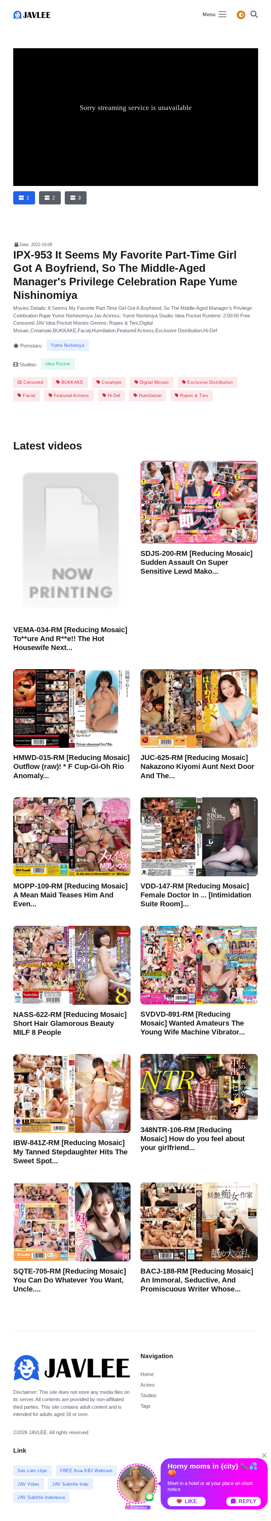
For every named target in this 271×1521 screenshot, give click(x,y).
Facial (28, 395)
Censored (32, 382)
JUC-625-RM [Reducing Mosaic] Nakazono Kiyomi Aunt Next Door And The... (197, 766)
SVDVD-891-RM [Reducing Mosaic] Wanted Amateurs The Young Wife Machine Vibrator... (192, 1023)
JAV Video (28, 1484)
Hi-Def (113, 395)
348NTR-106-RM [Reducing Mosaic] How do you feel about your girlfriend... (192, 1139)
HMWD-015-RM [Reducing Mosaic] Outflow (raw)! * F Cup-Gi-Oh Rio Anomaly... (71, 766)
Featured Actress (70, 395)
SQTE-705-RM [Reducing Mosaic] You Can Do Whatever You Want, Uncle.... (69, 1280)
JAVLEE (38, 1432)
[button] (252, 15)
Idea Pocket (57, 363)
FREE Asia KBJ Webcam (86, 1470)
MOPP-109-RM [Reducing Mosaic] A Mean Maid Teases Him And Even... (70, 895)
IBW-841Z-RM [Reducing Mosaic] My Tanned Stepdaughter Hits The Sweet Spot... (70, 1152)
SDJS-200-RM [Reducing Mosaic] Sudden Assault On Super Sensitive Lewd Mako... (196, 562)
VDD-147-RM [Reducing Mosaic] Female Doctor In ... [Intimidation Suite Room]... (195, 895)
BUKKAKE (71, 382)
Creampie (111, 382)
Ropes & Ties (194, 395)
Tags (145, 1406)
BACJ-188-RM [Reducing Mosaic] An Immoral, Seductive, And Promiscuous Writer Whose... (196, 1280)
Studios (148, 1395)
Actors (147, 1385)
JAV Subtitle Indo (70, 1484)
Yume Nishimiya (67, 345)
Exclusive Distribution (209, 382)
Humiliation (149, 395)
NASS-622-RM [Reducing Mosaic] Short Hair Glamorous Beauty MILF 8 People (70, 1023)
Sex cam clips (32, 1470)
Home (147, 1374)
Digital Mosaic (153, 382)
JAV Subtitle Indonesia (41, 1497)
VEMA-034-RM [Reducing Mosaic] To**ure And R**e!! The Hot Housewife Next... (70, 639)
